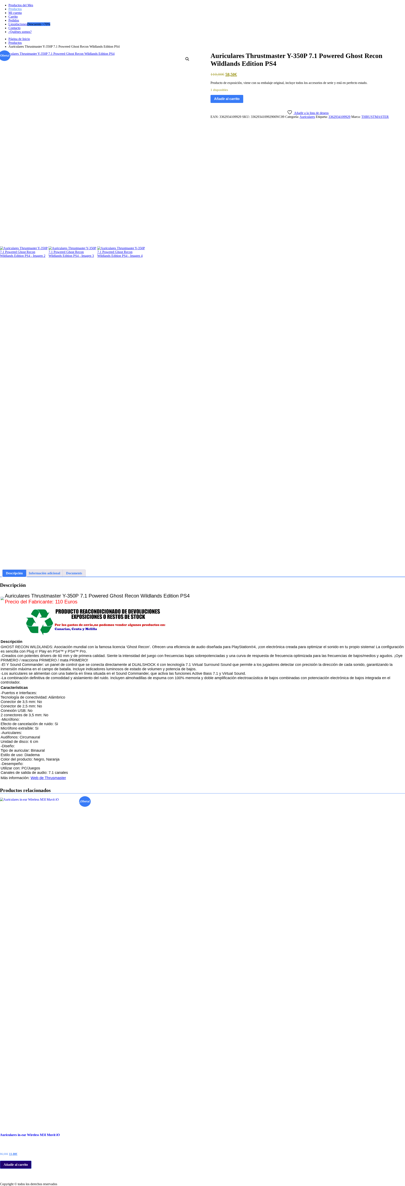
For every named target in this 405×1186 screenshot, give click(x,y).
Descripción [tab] (14, 573)
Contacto (14, 28)
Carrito (13, 16)
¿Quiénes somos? (20, 32)
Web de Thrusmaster (48, 778)
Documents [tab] (74, 573)
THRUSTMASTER (375, 117)
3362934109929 (339, 117)
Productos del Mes (20, 5)
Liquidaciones (17, 24)
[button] (187, 59)
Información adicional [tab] (44, 573)
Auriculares (307, 117)
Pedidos (13, 20)
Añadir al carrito (227, 99)
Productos (15, 9)
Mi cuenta (15, 13)
